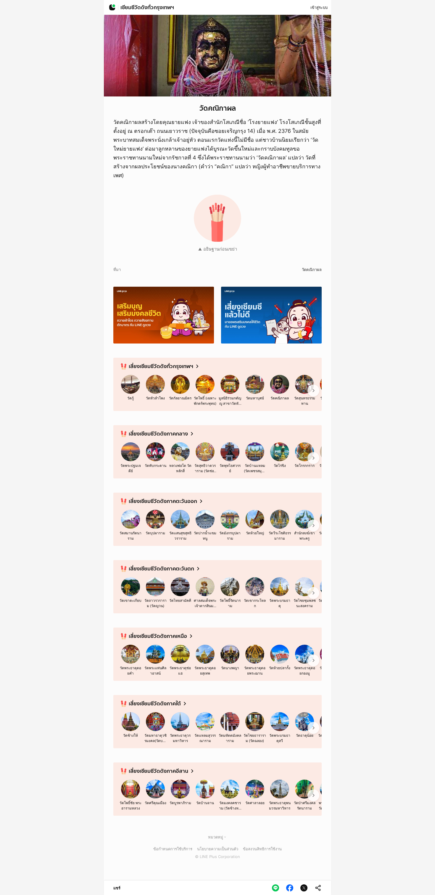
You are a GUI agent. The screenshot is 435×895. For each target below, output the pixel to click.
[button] (225, 837)
